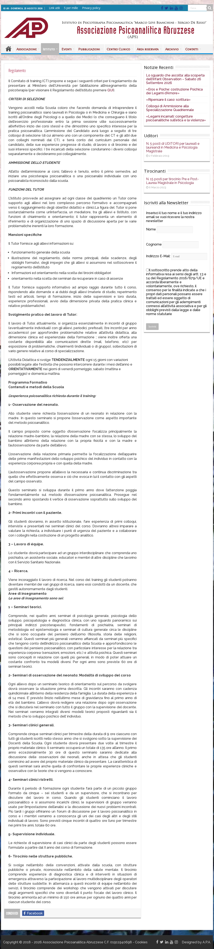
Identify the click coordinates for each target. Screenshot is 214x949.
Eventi (67, 49)
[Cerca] (210, 8)
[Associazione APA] (26, 27)
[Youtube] (176, 8)
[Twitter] (166, 8)
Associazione (27, 49)
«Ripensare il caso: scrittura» (168, 100)
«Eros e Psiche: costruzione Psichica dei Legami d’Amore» (174, 91)
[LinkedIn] (171, 8)
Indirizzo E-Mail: (158, 256)
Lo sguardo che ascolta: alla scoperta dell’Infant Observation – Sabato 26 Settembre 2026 (175, 79)
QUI (110, 90)
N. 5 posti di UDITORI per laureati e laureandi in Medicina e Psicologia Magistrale (172, 147)
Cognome (154, 244)
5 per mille (71, 8)
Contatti (191, 49)
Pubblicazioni (89, 49)
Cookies (141, 942)
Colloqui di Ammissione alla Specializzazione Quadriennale (170, 108)
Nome (151, 229)
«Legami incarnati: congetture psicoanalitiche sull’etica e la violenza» (176, 118)
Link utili (54, 8)
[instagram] (181, 8)
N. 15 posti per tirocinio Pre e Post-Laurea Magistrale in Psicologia (172, 181)
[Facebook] (161, 8)
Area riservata (148, 49)
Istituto (49, 49)
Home (8, 48)
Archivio (172, 49)
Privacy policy (91, 8)
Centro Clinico (118, 49)
